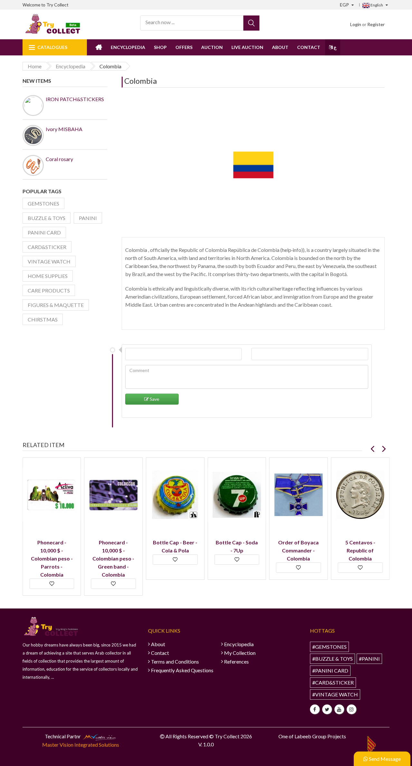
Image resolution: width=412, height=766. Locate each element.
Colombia (140, 80)
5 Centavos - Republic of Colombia (360, 550)
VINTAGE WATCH (49, 261)
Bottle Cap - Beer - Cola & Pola (175, 546)
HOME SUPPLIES (48, 276)
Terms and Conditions (175, 661)
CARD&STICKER (47, 247)
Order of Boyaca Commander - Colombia (298, 550)
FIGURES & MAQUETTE (56, 305)
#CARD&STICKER (333, 682)
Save (154, 399)
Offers (183, 47)
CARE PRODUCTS (49, 290)
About (280, 47)
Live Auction (247, 47)
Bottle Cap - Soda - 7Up (237, 546)
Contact (308, 47)
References (236, 661)
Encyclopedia (128, 47)
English (376, 5)
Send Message (384, 759)
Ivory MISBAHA (64, 129)
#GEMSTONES (329, 647)
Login (355, 24)
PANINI (88, 218)
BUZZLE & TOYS (46, 218)
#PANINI (369, 659)
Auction (212, 47)
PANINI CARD (44, 232)
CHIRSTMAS (43, 319)
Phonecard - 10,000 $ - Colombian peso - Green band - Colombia (113, 558)
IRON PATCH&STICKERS (75, 99)
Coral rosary (59, 159)
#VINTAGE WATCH (335, 694)
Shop (160, 47)
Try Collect (57, 4)
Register (376, 24)
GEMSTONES (43, 203)
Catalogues (52, 47)
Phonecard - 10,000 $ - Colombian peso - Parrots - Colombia (52, 558)
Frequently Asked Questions (182, 670)
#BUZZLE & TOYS (332, 659)
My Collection (240, 653)
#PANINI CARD (330, 670)
